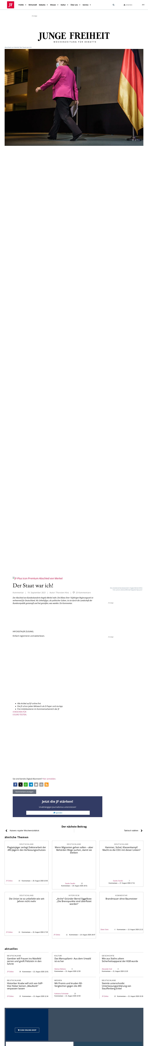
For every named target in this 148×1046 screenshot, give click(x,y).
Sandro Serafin (70, 883)
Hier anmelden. (49, 779)
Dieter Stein (104, 929)
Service (85, 5)
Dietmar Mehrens (60, 969)
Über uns (74, 5)
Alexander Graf (107, 969)
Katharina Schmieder (61, 994)
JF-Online (9, 881)
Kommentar (18, 592)
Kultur (63, 5)
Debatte (42, 5)
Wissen (53, 5)
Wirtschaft (33, 5)
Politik (21, 5)
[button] (113, 4)
